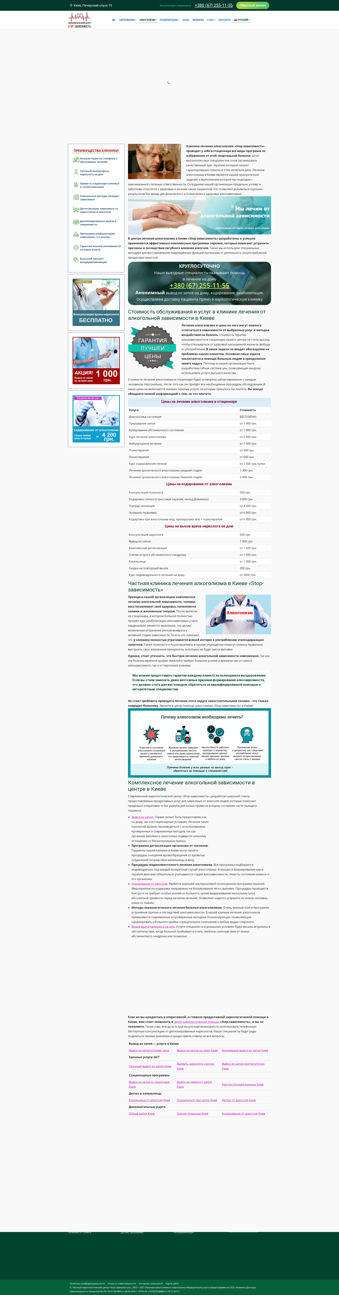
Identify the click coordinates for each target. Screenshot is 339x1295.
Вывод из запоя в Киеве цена (149, 1050)
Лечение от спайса (79, 1232)
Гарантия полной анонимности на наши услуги (100, 247)
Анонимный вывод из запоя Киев (245, 1050)
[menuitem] (114, 19)
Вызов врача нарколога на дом (153, 927)
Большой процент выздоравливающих (93, 260)
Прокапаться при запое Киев (197, 1100)
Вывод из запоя (142, 817)
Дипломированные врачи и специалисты (98, 222)
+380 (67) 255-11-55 (214, 5)
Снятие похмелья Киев (192, 1113)
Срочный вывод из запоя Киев (150, 1066)
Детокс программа (132, 1232)
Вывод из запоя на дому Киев (197, 1050)
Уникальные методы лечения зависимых (99, 197)
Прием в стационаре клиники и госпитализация (99, 185)
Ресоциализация (183, 1232)
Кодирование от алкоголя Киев (243, 1113)
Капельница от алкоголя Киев (149, 1100)
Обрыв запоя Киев (141, 1113)
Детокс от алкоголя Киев (239, 1100)
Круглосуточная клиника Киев (242, 1084)
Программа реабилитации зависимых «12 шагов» (97, 235)
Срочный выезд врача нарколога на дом (94, 172)
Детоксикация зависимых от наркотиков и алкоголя (99, 210)
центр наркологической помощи (196, 1022)
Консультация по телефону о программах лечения (99, 160)
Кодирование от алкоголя (149, 884)
